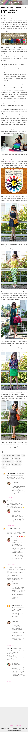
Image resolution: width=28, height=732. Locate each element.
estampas (17, 458)
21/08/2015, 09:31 (21, 473)
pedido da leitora (16, 464)
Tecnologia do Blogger (15, 725)
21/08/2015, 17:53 (16, 540)
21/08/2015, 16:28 (16, 511)
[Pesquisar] (26, 3)
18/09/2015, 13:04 (17, 648)
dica (11, 458)
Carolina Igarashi (11, 473)
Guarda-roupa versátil (8, 461)
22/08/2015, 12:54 (17, 567)
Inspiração (19, 461)
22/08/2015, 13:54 (16, 585)
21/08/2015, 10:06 (16, 484)
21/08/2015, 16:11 (13, 501)
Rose (13, 605)
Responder (10, 497)
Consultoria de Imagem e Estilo (11, 455)
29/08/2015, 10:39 (16, 623)
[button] (26, 8)
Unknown (10, 528)
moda (8, 464)
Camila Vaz (15, 482)
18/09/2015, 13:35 (16, 664)
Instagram (8, 161)
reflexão (4, 467)
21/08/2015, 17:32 (17, 528)
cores (23, 455)
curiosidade (5, 458)
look (3, 464)
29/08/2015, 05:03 (19, 605)
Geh (8, 501)
